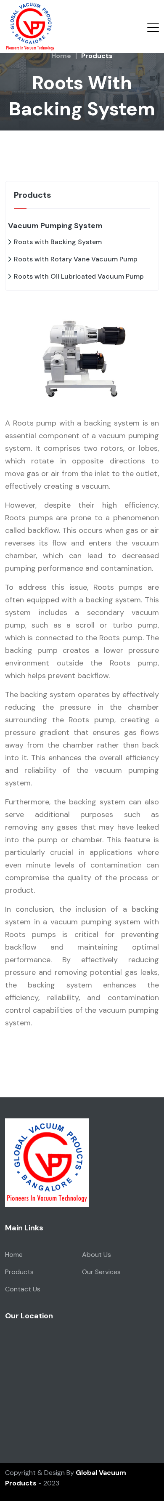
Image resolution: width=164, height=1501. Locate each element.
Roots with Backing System (58, 241)
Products (19, 1271)
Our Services (101, 1271)
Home (61, 55)
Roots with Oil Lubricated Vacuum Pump (79, 276)
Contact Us (22, 1289)
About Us (96, 1254)
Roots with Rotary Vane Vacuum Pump (76, 259)
